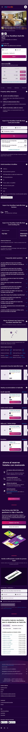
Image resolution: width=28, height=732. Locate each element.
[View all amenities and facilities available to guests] (26, 164)
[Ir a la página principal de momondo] (8, 7)
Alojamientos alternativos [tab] (17, 625)
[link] (15, 402)
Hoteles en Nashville (6, 681)
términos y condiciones (22, 607)
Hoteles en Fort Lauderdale (8, 649)
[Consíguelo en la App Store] (11, 722)
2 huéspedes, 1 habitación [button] (9, 53)
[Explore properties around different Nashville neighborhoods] (26, 388)
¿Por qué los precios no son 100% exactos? (12, 673)
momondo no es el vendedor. (9, 669)
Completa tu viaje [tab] (17, 628)
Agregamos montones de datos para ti (11, 671)
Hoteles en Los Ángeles (7, 640)
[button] (2, 7)
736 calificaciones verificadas (14, 45)
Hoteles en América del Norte (17, 678)
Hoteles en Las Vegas (6, 642)
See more (24, 391)
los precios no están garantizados (8, 665)
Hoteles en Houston (6, 651)
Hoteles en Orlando (6, 638)
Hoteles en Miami (6, 636)
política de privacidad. (8, 608)
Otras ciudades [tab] (6, 625)
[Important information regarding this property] (26, 224)
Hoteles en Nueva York (7, 634)
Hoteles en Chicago (6, 645)
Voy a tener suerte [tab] (7, 628)
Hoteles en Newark (6, 647)
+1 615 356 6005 (5, 43)
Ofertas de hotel (7, 678)
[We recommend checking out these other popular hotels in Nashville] (26, 366)
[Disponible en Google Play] (4, 722)
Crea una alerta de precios (12, 491)
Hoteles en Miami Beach (7, 643)
